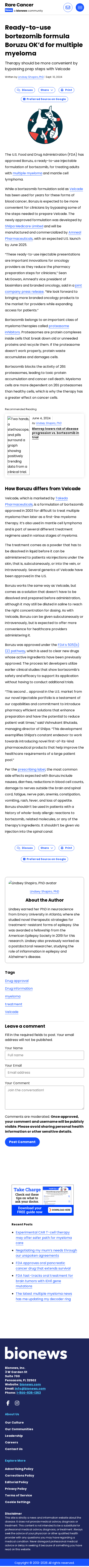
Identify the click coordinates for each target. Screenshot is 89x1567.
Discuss (26, 90)
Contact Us (14, 1449)
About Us (12, 1414)
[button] (67, 7)
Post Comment (22, 1141)
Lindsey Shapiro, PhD (31, 77)
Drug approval (17, 980)
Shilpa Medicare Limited (24, 226)
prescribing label (31, 769)
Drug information (19, 988)
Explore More (15, 1461)
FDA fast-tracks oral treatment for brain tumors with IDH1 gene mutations (44, 1281)
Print (67, 90)
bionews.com (30, 1384)
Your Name (14, 1048)
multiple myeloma (27, 173)
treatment (13, 1004)
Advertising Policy (19, 1469)
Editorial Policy (16, 1482)
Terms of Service (18, 1495)
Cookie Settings (17, 1502)
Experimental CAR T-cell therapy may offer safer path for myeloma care (44, 1237)
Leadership (14, 1436)
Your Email (13, 1065)
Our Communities (19, 1429)
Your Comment (17, 1083)
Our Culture (14, 1422)
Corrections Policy (19, 1475)
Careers (11, 1442)
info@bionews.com (30, 1388)
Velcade (76, 189)
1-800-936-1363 (29, 1393)
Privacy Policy (16, 1489)
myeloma (12, 996)
